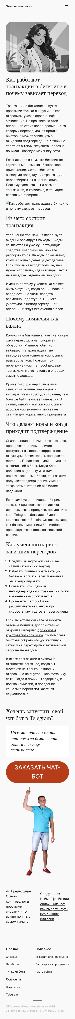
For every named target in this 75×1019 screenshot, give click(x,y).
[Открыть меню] (66, 6)
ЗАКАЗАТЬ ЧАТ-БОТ (37, 772)
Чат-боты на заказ (19, 6)
